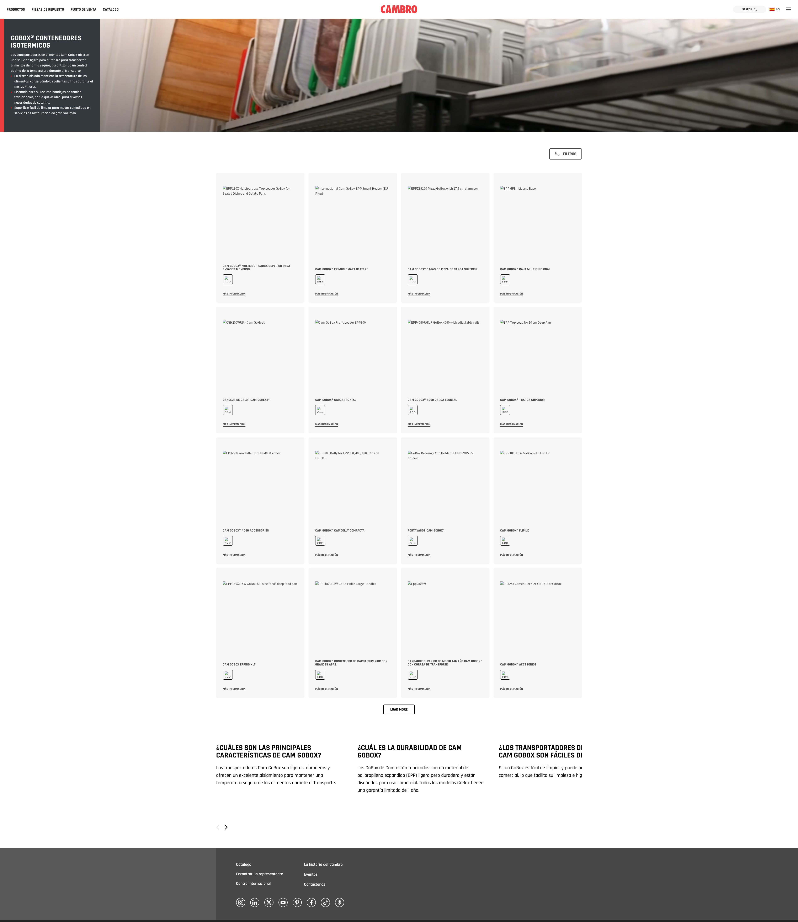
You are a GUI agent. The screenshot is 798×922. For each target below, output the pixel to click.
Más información (234, 294)
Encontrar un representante (259, 874)
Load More (399, 709)
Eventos (311, 874)
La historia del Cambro (323, 864)
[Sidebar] (789, 9)
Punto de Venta (83, 9)
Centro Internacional (253, 883)
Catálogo (111, 9)
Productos (16, 9)
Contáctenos (314, 884)
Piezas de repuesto (48, 9)
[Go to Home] (399, 9)
